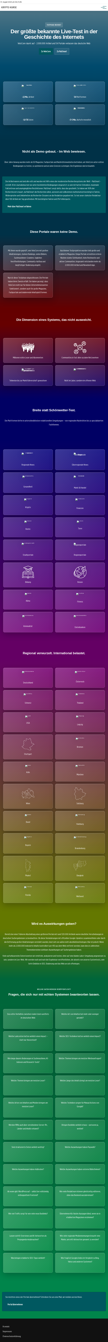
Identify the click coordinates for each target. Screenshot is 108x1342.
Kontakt (6, 1326)
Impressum (7, 1331)
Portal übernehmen (15, 1304)
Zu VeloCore (46, 51)
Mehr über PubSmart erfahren (19, 206)
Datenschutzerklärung (12, 1336)
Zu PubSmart (62, 51)
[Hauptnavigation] (103, 7)
